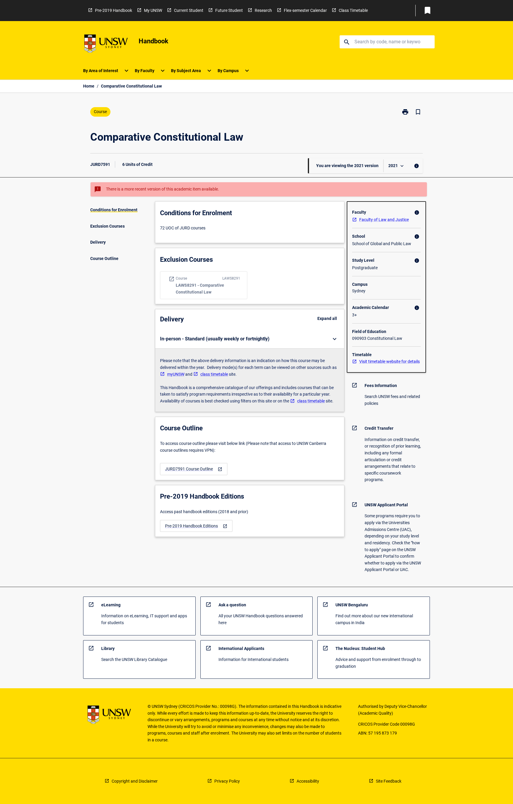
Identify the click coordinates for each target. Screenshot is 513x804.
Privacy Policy (227, 781)
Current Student (188, 10)
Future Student (229, 10)
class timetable (214, 374)
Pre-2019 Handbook (113, 10)
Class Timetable (353, 10)
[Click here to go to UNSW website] (106, 44)
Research (263, 10)
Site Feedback (388, 781)
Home (88, 86)
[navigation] (193, 469)
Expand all (327, 318)
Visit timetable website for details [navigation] (389, 361)
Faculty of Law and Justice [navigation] (384, 219)
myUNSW (175, 374)
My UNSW (153, 10)
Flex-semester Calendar (305, 10)
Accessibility (308, 781)
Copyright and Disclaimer (135, 781)
